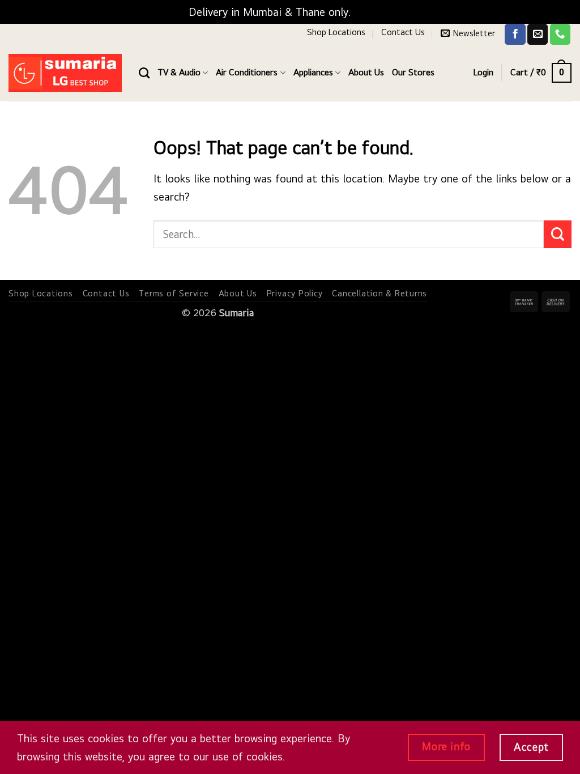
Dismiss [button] (373, 12)
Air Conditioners (247, 72)
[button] (468, 33)
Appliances (313, 72)
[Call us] (560, 34)
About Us (366, 72)
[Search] (144, 73)
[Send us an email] (537, 34)
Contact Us (403, 32)
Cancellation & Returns (379, 293)
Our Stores (413, 72)
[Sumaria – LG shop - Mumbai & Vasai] (65, 73)
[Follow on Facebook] (515, 34)
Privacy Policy (295, 293)
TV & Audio (179, 72)
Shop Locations (336, 32)
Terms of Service (173, 293)
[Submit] (558, 234)
